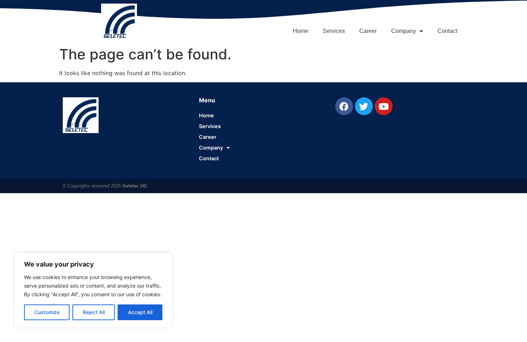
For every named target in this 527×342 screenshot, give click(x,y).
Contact (447, 31)
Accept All (140, 312)
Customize (47, 312)
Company (403, 31)
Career (368, 31)
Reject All (94, 312)
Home (300, 31)
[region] (93, 290)
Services (334, 31)
